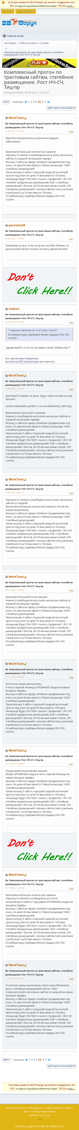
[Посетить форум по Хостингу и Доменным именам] (39, 298)
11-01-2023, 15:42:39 (14, 978)
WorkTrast (16, 118)
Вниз (6, 101)
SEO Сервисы (34, 1107)
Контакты (21, 1107)
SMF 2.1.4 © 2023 (31, 1111)
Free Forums (45, 1115)
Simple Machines (48, 1111)
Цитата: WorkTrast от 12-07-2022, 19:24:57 (34, 330)
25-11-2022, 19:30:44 (14, 763)
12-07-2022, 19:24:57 (14, 131)
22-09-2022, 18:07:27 (14, 492)
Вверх (6, 1059)
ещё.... (70, 5)
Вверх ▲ (69, 1107)
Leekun (14, 309)
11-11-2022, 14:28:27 (14, 677)
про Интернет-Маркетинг (24, 358)
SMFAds (32, 1115)
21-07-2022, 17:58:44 (14, 238)
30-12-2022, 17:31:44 (14, 888)
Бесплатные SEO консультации (22, 361)
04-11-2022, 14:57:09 (14, 590)
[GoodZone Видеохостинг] (39, 67)
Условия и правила (53, 1107)
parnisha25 (17, 225)
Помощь (10, 1107)
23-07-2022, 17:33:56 (14, 322)
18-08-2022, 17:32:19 (14, 388)
